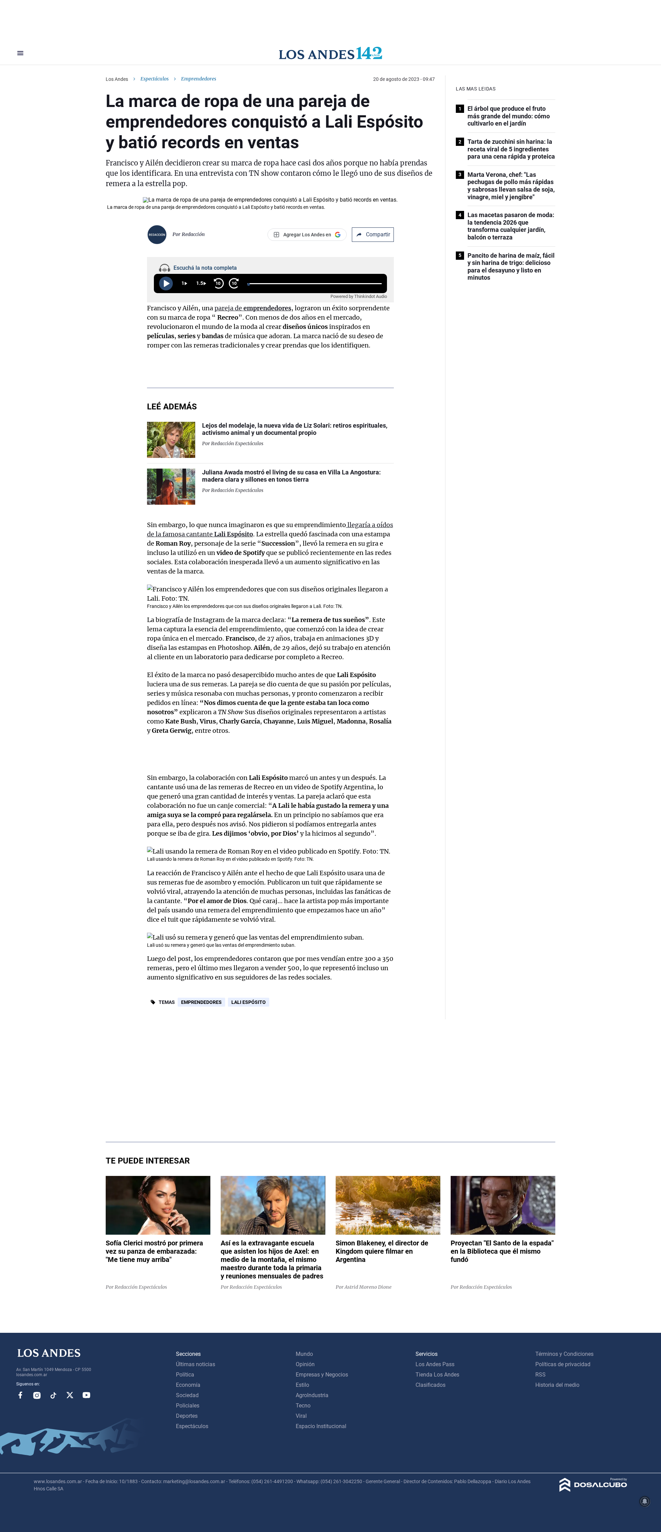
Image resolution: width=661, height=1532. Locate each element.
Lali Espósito (248, 1002)
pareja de (252, 308)
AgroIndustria (312, 1395)
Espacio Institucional (321, 1426)
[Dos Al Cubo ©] (593, 1490)
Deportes (187, 1416)
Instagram (37, 1395)
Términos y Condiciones (564, 1354)
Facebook (20, 1395)
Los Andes (117, 79)
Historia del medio (557, 1385)
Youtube (86, 1395)
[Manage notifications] (644, 1501)
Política (185, 1374)
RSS (540, 1374)
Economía (188, 1385)
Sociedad (187, 1395)
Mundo (304, 1354)
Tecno (303, 1405)
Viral (301, 1416)
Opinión (305, 1364)
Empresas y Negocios (322, 1374)
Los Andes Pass (435, 1364)
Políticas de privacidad (562, 1364)
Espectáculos (154, 79)
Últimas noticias (195, 1364)
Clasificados (430, 1385)
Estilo (302, 1385)
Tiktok (53, 1395)
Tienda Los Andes (437, 1374)
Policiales (187, 1405)
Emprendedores (201, 1002)
